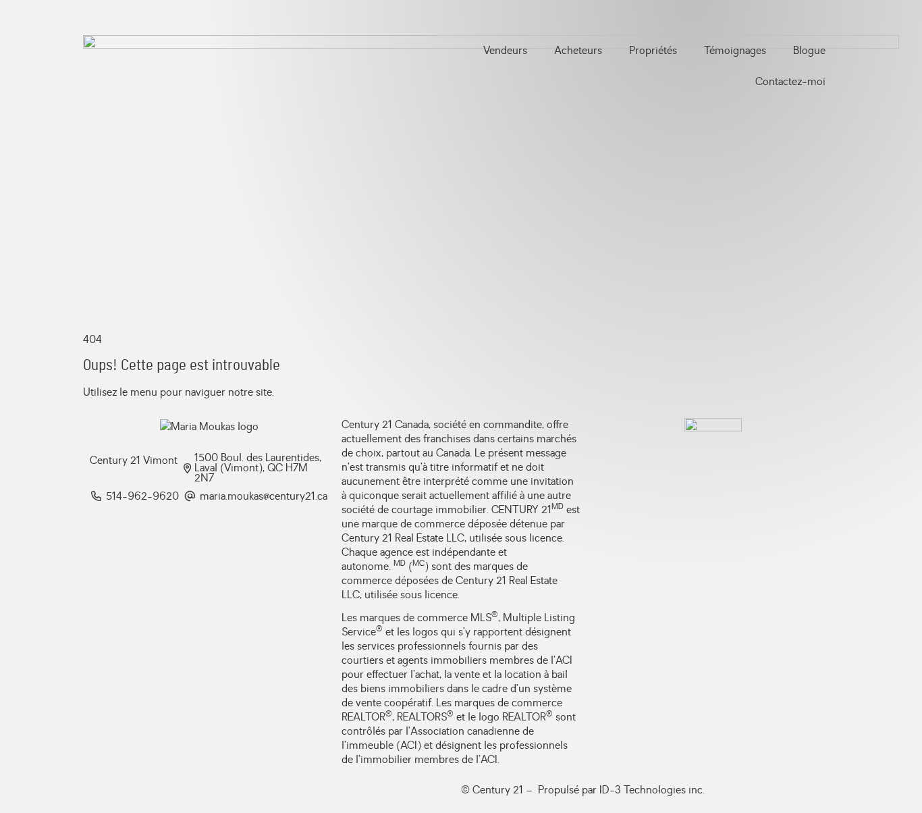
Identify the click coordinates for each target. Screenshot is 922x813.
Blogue (809, 50)
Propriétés (653, 50)
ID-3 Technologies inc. (652, 790)
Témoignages (735, 50)
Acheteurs (578, 50)
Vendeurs (505, 50)
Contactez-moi (790, 81)
